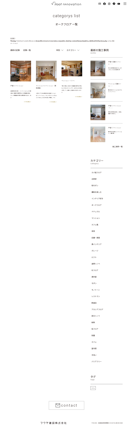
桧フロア (95, 329)
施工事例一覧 (117, 146)
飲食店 (94, 303)
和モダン (95, 185)
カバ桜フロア (97, 172)
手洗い (94, 355)
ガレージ (95, 250)
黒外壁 (94, 277)
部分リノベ (96, 316)
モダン (94, 283)
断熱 (93, 322)
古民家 (94, 179)
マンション (96, 218)
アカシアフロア (97, 309)
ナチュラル (96, 211)
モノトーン (96, 290)
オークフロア (97, 205)
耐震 (93, 335)
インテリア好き (97, 198)
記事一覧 (27, 50)
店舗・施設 (96, 237)
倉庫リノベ (96, 263)
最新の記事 (15, 50)
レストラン (96, 296)
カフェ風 (95, 224)
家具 (93, 231)
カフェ (94, 342)
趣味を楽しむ (97, 192)
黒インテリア (97, 244)
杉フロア (95, 270)
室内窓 (94, 348)
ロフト (94, 257)
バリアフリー (97, 361)
